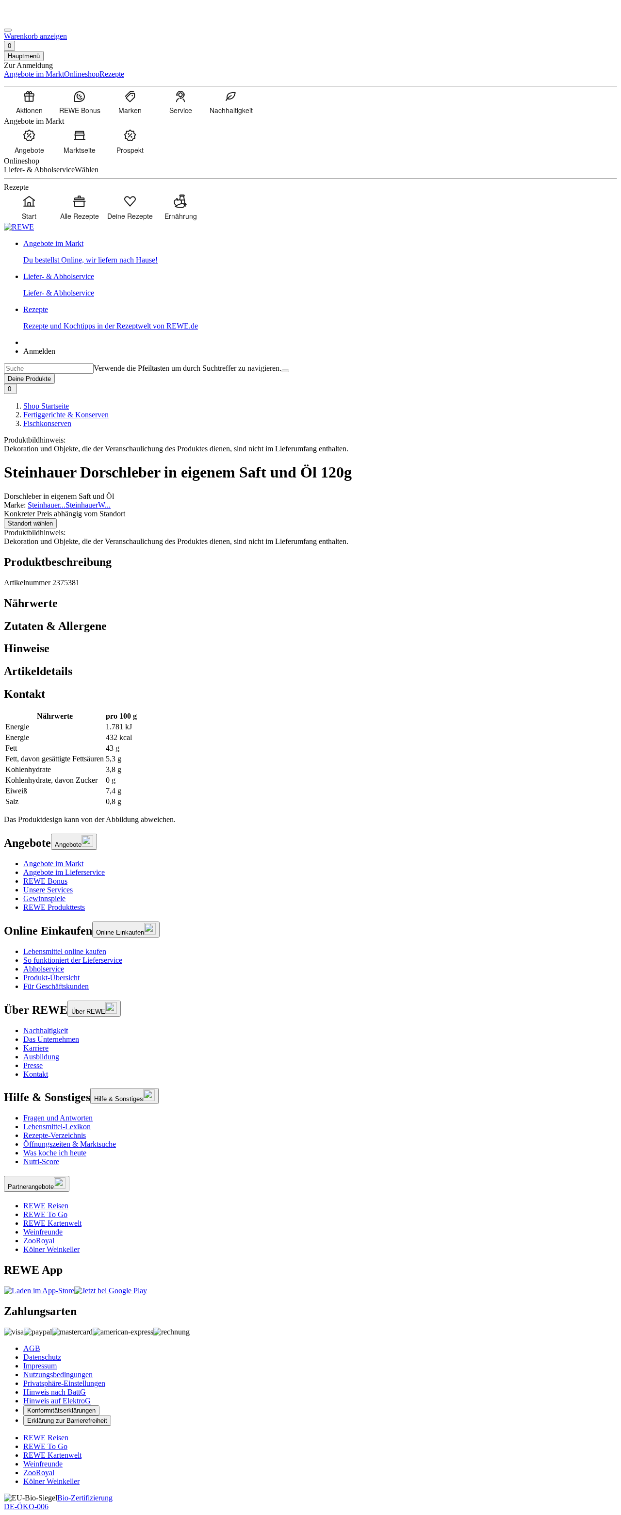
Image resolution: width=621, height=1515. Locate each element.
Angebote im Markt (53, 863)
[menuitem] (29, 102)
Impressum (40, 1366)
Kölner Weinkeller (51, 1249)
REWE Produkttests (54, 907)
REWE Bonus (45, 881)
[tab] (310, 603)
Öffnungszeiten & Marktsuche (69, 1144)
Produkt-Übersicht (51, 977)
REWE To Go (45, 1214)
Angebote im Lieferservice (64, 872)
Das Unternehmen (51, 1039)
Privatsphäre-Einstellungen (64, 1383)
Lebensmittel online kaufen (64, 951)
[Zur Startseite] (37, 19)
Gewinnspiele (44, 898)
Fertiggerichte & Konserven (66, 415)
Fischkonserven (47, 423)
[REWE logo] (19, 227)
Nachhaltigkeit (45, 1030)
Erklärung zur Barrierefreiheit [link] (67, 1420)
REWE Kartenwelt (52, 1223)
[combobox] (49, 368)
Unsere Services (48, 890)
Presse (33, 1065)
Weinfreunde (43, 1232)
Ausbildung (41, 1057)
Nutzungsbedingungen (58, 1374)
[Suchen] (285, 370)
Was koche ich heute (54, 1153)
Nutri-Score (41, 1161)
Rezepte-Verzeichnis (54, 1135)
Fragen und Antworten (58, 1118)
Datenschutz (42, 1357)
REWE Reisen (45, 1206)
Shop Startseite (46, 406)
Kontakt (35, 1074)
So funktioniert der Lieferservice (72, 960)
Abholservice (43, 969)
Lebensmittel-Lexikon (57, 1126)
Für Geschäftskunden (56, 986)
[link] (320, 251)
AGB (31, 1348)
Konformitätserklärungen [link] (61, 1410)
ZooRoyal (38, 1240)
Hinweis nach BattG (54, 1392)
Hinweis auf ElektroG (57, 1401)
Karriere (36, 1048)
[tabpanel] (310, 758)
